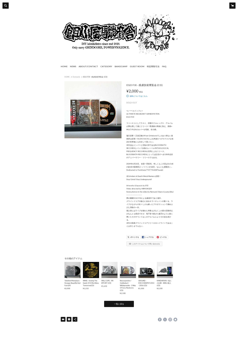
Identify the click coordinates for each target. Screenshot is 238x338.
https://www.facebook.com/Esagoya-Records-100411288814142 (160, 319)
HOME (64, 66)
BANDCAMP (121, 66)
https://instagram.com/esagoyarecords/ (170, 319)
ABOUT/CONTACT (88, 66)
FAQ (164, 66)
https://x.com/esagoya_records (165, 319)
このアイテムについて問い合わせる (146, 244)
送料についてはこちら (139, 96)
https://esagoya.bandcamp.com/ (175, 319)
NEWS (73, 66)
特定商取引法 (153, 66)
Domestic (76, 77)
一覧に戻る (119, 304)
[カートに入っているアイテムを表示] (232, 5)
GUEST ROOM (137, 66)
